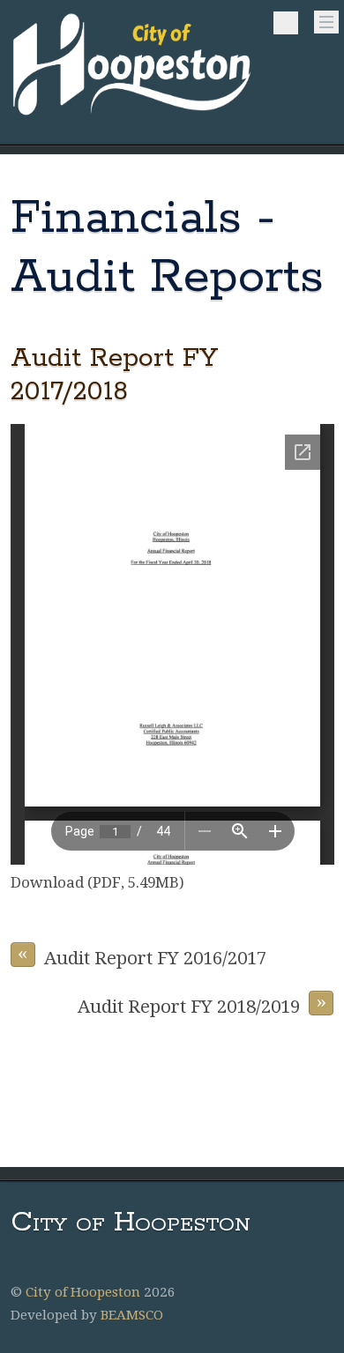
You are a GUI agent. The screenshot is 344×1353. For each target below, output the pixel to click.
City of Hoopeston (83, 1292)
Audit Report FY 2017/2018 (114, 374)
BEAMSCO (132, 1315)
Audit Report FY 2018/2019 (202, 1004)
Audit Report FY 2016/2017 (142, 955)
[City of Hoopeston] (133, 116)
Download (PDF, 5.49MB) (97, 882)
